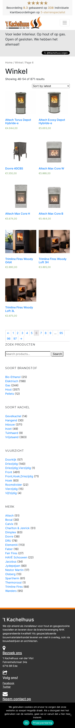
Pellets (9, 393)
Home (9, 62)
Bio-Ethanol (13, 377)
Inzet (8, 428)
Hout (8, 389)
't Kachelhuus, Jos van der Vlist (23, 23)
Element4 (11, 545)
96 (8, 338)
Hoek (8, 480)
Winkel (19, 62)
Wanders (11, 591)
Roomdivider (13, 484)
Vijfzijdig (11, 493)
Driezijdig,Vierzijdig (18, 468)
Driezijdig (11, 463)
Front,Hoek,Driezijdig (19, 476)
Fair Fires (11, 553)
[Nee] (70, 715)
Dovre (9, 536)
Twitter (7, 686)
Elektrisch (11, 381)
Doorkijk (10, 459)
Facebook (8, 683)
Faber (9, 549)
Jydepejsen (12, 565)
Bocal (9, 519)
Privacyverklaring (42, 722)
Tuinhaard (11, 433)
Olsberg (10, 574)
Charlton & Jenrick (17, 528)
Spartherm (12, 578)
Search (57, 354)
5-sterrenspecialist (53, 12)
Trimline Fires (14, 586)
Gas (7, 385)
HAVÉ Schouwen (16, 557)
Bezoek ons (12, 653)
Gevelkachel (13, 416)
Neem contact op (17, 699)
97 (15, 338)
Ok (26, 722)
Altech (9, 515)
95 (61, 333)
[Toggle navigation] (65, 22)
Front (8, 472)
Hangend (11, 420)
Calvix (9, 524)
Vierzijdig (11, 489)
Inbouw (10, 424)
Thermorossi (13, 582)
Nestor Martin (14, 570)
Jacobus (10, 561)
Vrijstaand (11, 437)
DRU (8, 540)
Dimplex (10, 532)
